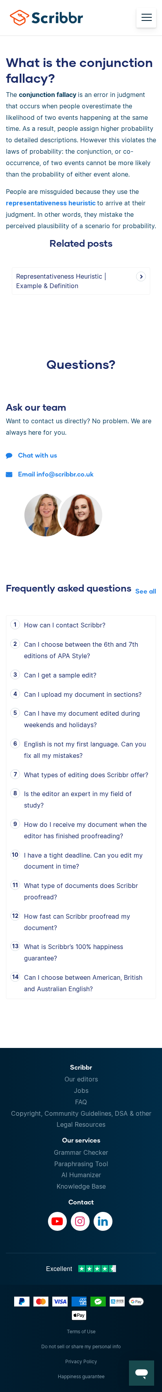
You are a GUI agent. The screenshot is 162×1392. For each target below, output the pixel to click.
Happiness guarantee (81, 1376)
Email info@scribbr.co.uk (56, 474)
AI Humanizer (81, 1175)
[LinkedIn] (103, 1221)
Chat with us (37, 455)
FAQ (81, 1102)
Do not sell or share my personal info (81, 1346)
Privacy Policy (81, 1361)
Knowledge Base (81, 1186)
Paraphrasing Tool (81, 1164)
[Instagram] (80, 1221)
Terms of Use (81, 1331)
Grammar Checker (81, 1152)
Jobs (81, 1090)
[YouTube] (57, 1221)
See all (145, 591)
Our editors (81, 1079)
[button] (141, 1373)
